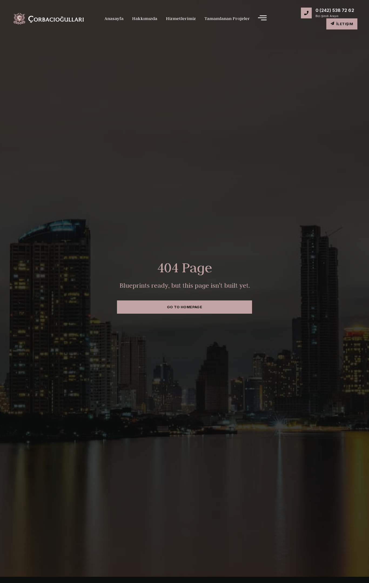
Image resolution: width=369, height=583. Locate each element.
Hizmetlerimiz (181, 18)
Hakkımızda (144, 18)
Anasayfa (114, 18)
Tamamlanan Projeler (227, 18)
